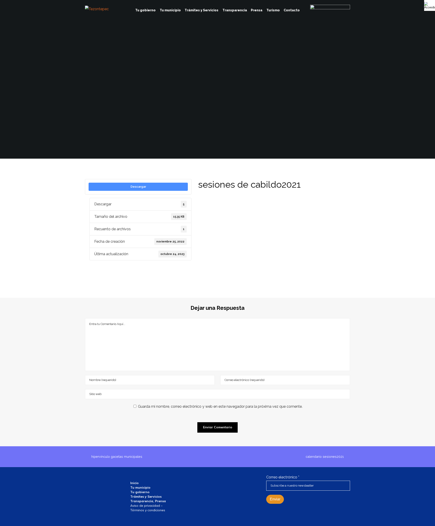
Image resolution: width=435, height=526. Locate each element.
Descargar (138, 186)
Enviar (275, 499)
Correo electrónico (282, 477)
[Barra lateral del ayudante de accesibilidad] (429, 5)
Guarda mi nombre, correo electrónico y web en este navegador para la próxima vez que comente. (220, 406)
